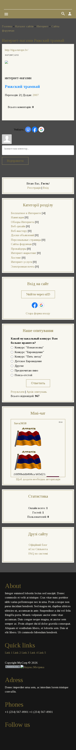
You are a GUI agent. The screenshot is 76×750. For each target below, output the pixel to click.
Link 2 (17, 652)
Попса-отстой (23, 375)
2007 (36, 95)
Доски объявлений (22, 235)
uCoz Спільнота (38, 549)
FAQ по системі (38, 553)
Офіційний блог (38, 544)
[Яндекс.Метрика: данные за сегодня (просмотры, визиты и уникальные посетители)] (32, 667)
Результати (17, 391)
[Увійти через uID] (28, 129)
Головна (7, 26)
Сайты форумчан (21, 244)
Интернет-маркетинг (23, 253)
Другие (19, 365)
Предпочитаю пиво (26, 370)
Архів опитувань (37, 391)
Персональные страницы (26, 239)
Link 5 (42, 652)
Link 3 (25, 652)
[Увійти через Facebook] (35, 129)
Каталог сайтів (24, 26)
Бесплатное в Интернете (26, 213)
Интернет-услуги (21, 261)
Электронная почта (22, 266)
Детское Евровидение (28, 361)
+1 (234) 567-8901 (16, 711)
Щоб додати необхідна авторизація (38, 479)
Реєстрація (34, 187)
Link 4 (34, 652)
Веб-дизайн (18, 226)
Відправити (15, 161)
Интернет (42, 26)
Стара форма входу (38, 313)
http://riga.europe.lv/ (16, 49)
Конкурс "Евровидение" (29, 352)
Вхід (46, 187)
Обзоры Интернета (22, 222)
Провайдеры (18, 248)
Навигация (17, 217)
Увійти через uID (38, 294)
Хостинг (16, 257)
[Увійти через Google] (41, 129)
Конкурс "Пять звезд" (28, 356)
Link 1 (8, 652)
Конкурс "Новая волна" (29, 347)
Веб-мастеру (19, 230)
